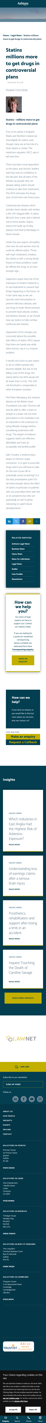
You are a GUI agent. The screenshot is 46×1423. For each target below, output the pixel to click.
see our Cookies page (11, 1398)
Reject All (33, 1409)
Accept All (13, 1409)
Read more (14, 844)
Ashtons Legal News (21, 544)
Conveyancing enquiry (22, 649)
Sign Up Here (13, 1084)
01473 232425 (8, 1168)
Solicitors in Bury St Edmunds (19, 1244)
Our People (9, 1116)
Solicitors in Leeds (13, 1178)
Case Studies (17, 574)
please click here (21, 1401)
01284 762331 (8, 1266)
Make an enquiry (23, 660)
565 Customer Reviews (25, 1349)
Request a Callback (23, 742)
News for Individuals (21, 559)
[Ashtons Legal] (23, 4)
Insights (7, 1120)
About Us (8, 1111)
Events (6, 1125)
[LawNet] (23, 1038)
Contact (7, 1134)
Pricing (7, 1129)
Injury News (17, 554)
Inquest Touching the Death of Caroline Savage (21, 968)
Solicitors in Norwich (15, 1211)
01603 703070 (9, 1233)
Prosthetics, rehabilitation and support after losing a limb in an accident (23, 923)
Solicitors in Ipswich (14, 1145)
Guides (15, 569)
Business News (18, 549)
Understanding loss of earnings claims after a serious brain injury (23, 876)
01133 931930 (8, 1200)
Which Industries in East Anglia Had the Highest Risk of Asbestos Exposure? (23, 829)
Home (6, 35)
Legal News (16, 35)
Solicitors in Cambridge (15, 1277)
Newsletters (17, 579)
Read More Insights (23, 998)
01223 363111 (8, 1299)
